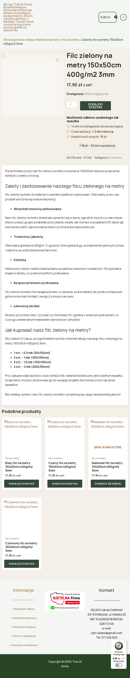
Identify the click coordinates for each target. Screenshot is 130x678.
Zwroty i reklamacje (24, 636)
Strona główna (13, 40)
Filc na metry (71, 40)
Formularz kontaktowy (24, 645)
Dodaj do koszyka (95, 105)
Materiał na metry (48, 40)
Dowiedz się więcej (108, 483)
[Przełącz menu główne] (123, 17)
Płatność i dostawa (24, 627)
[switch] (118, 665)
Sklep (30, 40)
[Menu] (125, 642)
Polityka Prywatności (24, 618)
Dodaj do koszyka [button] (21, 483)
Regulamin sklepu (24, 609)
